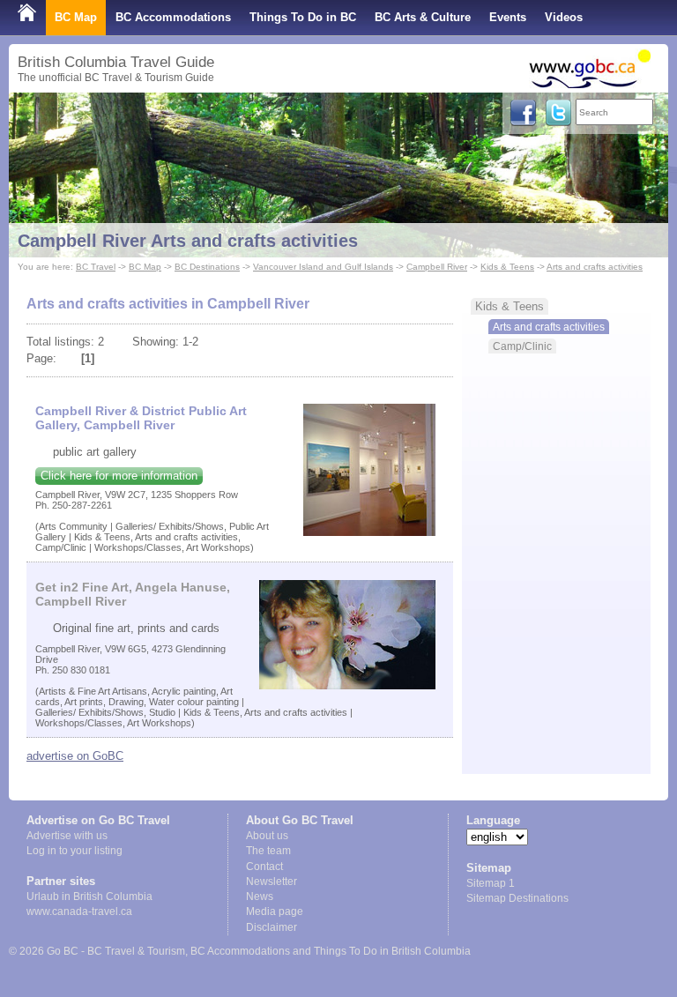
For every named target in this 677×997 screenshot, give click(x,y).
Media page (274, 911)
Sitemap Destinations (517, 898)
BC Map (76, 17)
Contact (264, 866)
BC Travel (95, 267)
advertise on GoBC (74, 756)
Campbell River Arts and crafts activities (188, 240)
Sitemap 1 (490, 883)
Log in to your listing (74, 850)
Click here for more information (119, 475)
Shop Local (49, 52)
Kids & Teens (507, 267)
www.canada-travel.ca (79, 911)
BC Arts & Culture (423, 17)
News (259, 896)
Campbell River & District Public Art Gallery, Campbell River (141, 418)
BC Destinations (207, 267)
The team (268, 850)
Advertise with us (67, 835)
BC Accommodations (173, 17)
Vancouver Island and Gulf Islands (323, 267)
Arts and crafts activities (595, 267)
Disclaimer (271, 927)
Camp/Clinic (522, 346)
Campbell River (436, 267)
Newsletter (271, 881)
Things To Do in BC (302, 17)
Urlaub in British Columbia (89, 896)
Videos (564, 17)
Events (507, 17)
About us (267, 835)
